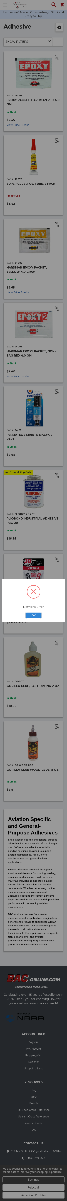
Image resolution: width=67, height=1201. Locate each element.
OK (33, 615)
